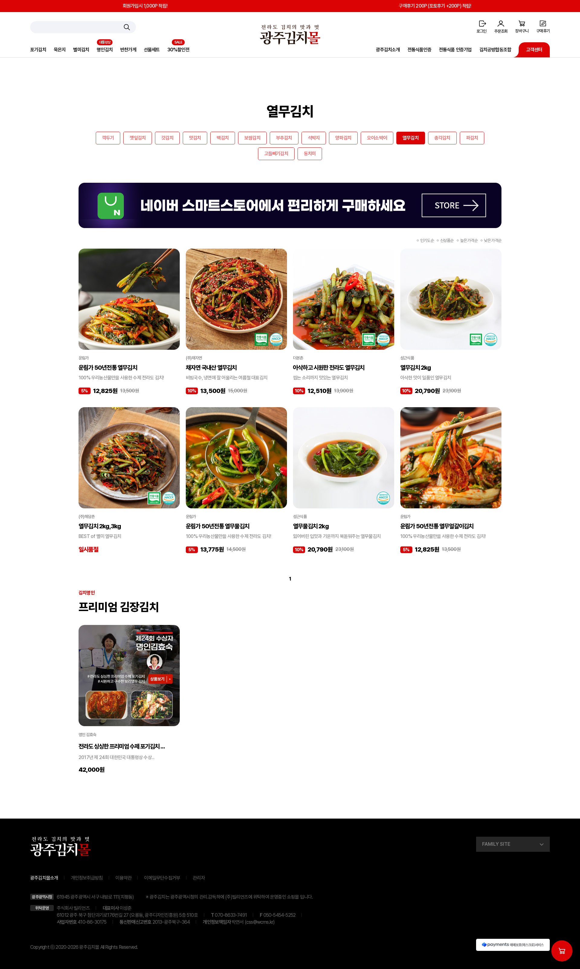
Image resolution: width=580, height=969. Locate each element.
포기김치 (38, 50)
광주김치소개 (388, 50)
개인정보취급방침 (87, 878)
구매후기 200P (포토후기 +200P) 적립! (435, 6)
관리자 (199, 878)
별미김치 (81, 50)
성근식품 (407, 358)
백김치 (223, 138)
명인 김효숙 (87, 734)
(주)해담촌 (87, 516)
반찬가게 (128, 50)
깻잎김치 (138, 138)
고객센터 (534, 50)
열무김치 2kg (415, 367)
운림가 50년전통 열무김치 (108, 367)
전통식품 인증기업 (455, 50)
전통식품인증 (419, 50)
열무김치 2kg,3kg (100, 526)
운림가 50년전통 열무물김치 (217, 526)
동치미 (310, 153)
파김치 (472, 138)
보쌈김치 (252, 138)
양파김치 (343, 138)
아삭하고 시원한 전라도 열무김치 (328, 367)
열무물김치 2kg (311, 526)
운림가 (84, 358)
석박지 (314, 138)
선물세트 (152, 50)
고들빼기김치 (276, 153)
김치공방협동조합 (495, 50)
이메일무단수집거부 (162, 878)
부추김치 (284, 138)
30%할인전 (178, 50)
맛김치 (195, 138)
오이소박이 (377, 138)
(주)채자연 (194, 358)
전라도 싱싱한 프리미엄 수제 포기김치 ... (122, 746)
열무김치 (411, 138)
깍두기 (108, 138)
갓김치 (167, 138)
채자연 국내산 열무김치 (211, 367)
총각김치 (442, 138)
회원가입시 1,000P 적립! (145, 6)
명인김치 (105, 50)
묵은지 (60, 50)
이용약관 (123, 878)
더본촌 (298, 358)
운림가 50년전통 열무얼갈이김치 (436, 526)
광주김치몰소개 (44, 878)
